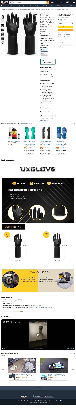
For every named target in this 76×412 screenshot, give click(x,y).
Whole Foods (52, 5)
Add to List (61, 46)
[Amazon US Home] (24, 396)
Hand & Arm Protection (40, 9)
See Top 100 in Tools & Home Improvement (41, 307)
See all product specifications (48, 115)
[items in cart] (73, 2)
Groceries (45, 5)
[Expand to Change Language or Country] (42, 396)
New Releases (38, 5)
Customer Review (10, 322)
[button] (2, 5)
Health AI (7, 5)
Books (66, 5)
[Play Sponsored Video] (54, 365)
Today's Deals (60, 5)
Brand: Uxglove (43, 13)
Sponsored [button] (3, 355)
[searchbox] (29, 2)
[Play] (2, 348)
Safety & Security (17, 9)
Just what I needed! (19, 322)
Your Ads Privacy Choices (54, 400)
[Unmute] (73, 349)
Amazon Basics (22, 5)
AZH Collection (67, 34)
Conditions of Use (19, 400)
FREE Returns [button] (43, 45)
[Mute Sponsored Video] (34, 371)
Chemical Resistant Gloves (62, 9)
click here (38, 305)
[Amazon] (4, 2)
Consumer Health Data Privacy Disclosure (39, 400)
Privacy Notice (27, 400)
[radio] (2, 16)
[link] (14, 140)
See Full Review (29, 322)
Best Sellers (30, 5)
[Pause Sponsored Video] (34, 368)
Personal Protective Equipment (28, 9)
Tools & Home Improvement (7, 9)
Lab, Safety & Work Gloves (51, 9)
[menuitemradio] (71, 348)
